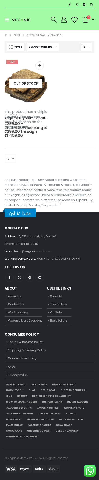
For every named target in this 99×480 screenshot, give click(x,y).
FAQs (11, 366)
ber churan (39, 384)
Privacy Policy (18, 374)
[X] (77, 5)
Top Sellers (58, 304)
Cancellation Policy (22, 358)
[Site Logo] (21, 19)
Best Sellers (58, 320)
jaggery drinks (48, 408)
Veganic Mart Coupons (25, 320)
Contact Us (16, 304)
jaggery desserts (19, 408)
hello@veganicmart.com (32, 251)
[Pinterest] (84, 5)
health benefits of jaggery (51, 396)
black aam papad (63, 384)
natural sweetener (40, 419)
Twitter (19, 277)
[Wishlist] (74, 20)
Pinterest (29, 277)
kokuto (71, 413)
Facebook (9, 277)
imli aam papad (52, 402)
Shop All (56, 296)
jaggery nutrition (19, 413)
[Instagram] (91, 5)
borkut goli (14, 390)
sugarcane (14, 431)
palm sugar (14, 425)
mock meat (14, 419)
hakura (22, 396)
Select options (39, 65)
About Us (14, 296)
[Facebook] (70, 5)
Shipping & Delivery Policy (27, 350)
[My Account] (64, 20)
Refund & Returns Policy (25, 342)
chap (32, 390)
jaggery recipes (49, 413)
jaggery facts (74, 408)
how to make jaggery (21, 402)
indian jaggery (77, 402)
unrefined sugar (39, 431)
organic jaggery (71, 419)
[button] (8, 19)
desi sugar (48, 390)
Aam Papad (11, 114)
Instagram (39, 277)
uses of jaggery (67, 431)
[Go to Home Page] (6, 35)
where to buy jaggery (21, 436)
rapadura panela (39, 425)
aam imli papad (16, 384)
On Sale (56, 312)
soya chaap (64, 425)
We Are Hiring (18, 312)
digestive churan (73, 390)
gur (9, 396)
